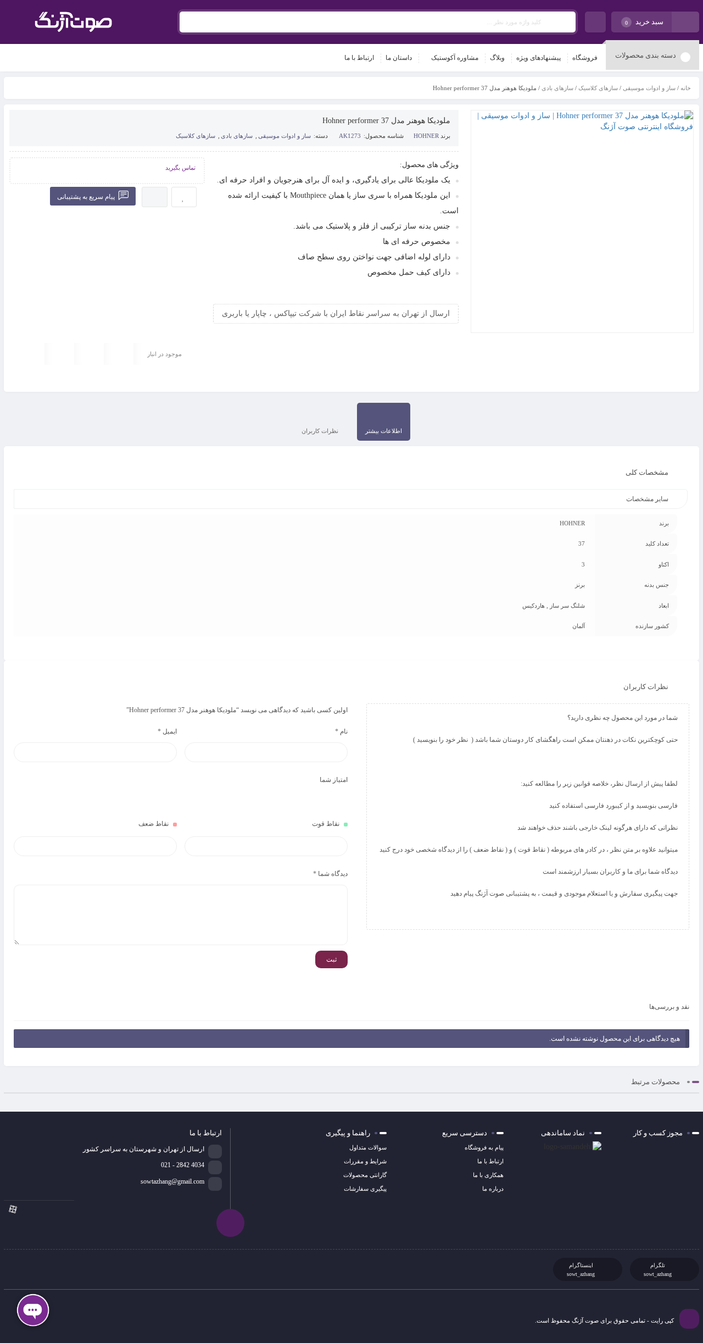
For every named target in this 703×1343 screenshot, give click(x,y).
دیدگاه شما (330, 874)
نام (341, 731)
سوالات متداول (368, 1147)
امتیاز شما (334, 780)
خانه (685, 88)
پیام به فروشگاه (484, 1147)
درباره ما (493, 1188)
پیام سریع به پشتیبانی (86, 197)
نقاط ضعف (153, 824)
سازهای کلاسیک (598, 88)
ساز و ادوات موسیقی (649, 88)
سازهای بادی (557, 88)
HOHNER (426, 135)
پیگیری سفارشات (365, 1188)
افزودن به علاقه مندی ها (184, 197)
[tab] (383, 422)
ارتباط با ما (490, 1161)
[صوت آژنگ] (73, 22)
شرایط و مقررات (365, 1161)
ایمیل (167, 731)
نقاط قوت (325, 824)
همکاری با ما (488, 1175)
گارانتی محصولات (365, 1175)
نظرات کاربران (320, 431)
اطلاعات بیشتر (383, 431)
